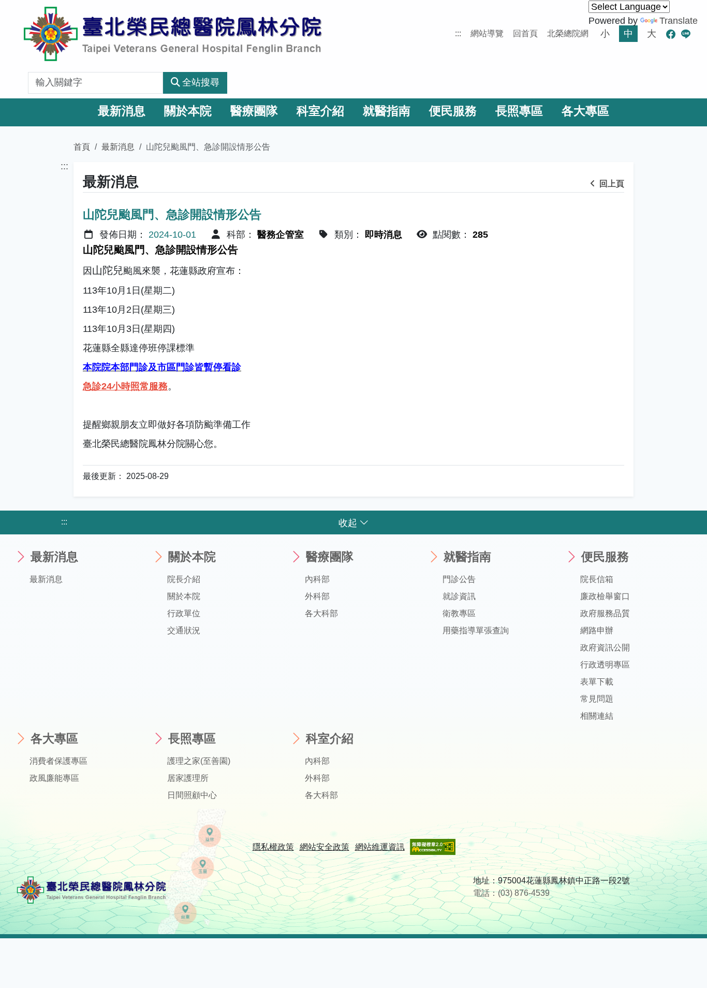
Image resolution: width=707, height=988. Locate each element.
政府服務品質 (605, 613)
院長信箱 (596, 579)
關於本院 (188, 111)
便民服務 (453, 111)
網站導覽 (487, 33)
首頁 (81, 146)
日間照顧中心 (192, 795)
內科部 (317, 579)
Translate (678, 21)
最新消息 (121, 111)
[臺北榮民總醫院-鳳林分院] (173, 33)
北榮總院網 (567, 33)
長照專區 (519, 111)
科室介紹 (320, 111)
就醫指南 (386, 111)
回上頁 (610, 183)
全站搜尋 (200, 82)
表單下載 (596, 681)
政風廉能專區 (54, 778)
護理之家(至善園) (198, 761)
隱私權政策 (273, 846)
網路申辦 (596, 630)
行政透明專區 (605, 664)
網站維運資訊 (380, 846)
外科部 (317, 596)
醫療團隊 (254, 111)
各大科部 (321, 613)
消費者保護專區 (58, 761)
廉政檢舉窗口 (605, 596)
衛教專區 (459, 613)
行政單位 (183, 613)
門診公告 (459, 579)
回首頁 (525, 33)
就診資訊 (459, 596)
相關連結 (596, 715)
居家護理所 (188, 778)
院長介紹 (183, 579)
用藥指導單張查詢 (476, 630)
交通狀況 (183, 630)
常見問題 (596, 698)
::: (458, 33)
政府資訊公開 (605, 647)
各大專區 (585, 111)
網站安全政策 (324, 846)
